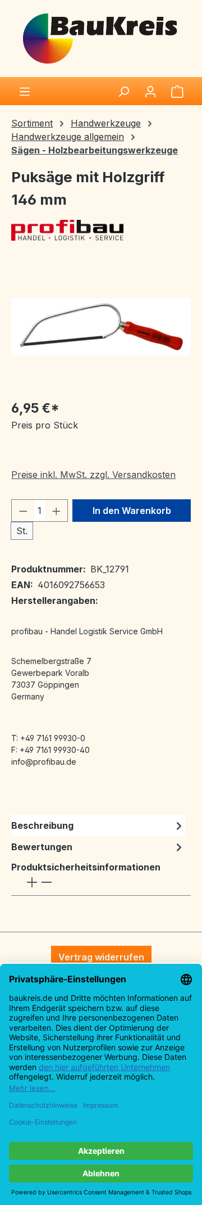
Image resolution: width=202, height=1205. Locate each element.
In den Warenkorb (132, 510)
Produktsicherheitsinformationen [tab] (85, 867)
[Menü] (24, 91)
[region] (101, 326)
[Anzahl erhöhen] (56, 510)
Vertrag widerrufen (101, 957)
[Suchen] (123, 91)
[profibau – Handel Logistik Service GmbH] (101, 230)
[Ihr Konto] (150, 91)
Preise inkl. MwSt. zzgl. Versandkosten (93, 474)
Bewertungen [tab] (41, 846)
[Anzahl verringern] (23, 510)
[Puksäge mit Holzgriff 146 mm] (101, 326)
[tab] (98, 825)
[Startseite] (101, 37)
